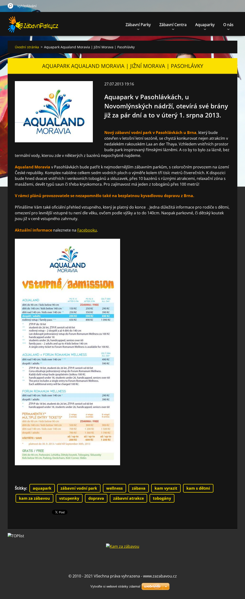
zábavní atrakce (128, 498)
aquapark (42, 488)
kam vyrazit (166, 488)
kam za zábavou (34, 498)
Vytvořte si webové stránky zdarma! (115, 586)
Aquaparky (205, 24)
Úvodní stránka (27, 47)
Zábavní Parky (138, 24)
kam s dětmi (198, 488)
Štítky (20, 488)
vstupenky (69, 498)
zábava (138, 488)
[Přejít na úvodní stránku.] (34, 27)
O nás (228, 24)
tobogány (162, 498)
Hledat (10, 5)
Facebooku (87, 230)
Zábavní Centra (173, 24)
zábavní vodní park (79, 488)
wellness (114, 488)
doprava (96, 498)
